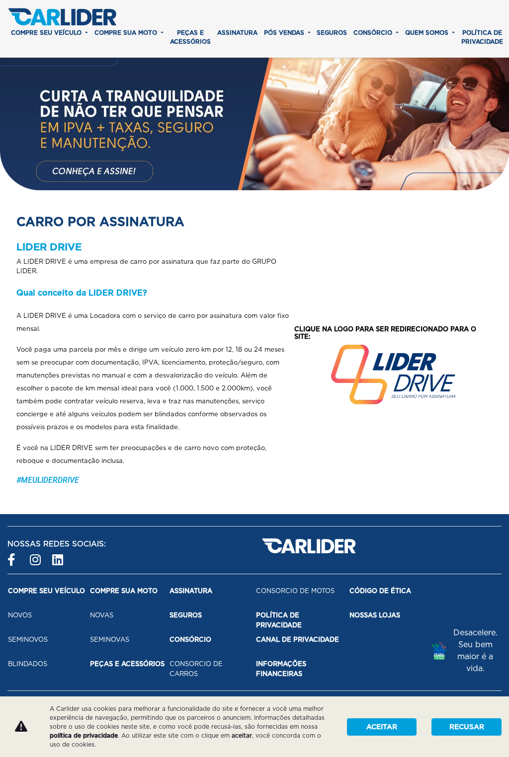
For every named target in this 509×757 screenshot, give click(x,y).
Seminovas (109, 639)
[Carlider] (62, 16)
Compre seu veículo (47, 32)
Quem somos (427, 32)
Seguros (332, 32)
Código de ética (380, 591)
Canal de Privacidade (297, 639)
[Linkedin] (58, 555)
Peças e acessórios (190, 37)
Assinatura (237, 32)
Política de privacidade (482, 37)
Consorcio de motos (295, 591)
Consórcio (373, 32)
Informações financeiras (281, 669)
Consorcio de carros (196, 669)
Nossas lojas (374, 615)
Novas (101, 615)
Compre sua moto (126, 32)
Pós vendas (285, 32)
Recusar (466, 727)
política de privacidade (84, 735)
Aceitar (381, 727)
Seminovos (28, 639)
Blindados (27, 664)
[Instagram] (36, 555)
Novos (20, 615)
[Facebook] (13, 555)
